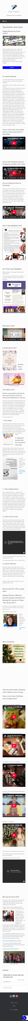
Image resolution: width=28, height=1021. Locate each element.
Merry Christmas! (8, 642)
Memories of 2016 (9, 326)
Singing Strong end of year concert (11, 32)
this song (10, 196)
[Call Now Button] (24, 1018)
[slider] (12, 339)
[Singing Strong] (14, 7)
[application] (14, 143)
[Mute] (21, 148)
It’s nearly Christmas (9, 76)
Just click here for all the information (10, 948)
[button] (14, 335)
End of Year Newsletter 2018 (12, 225)
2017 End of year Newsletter (12, 269)
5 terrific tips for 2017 (10, 348)
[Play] (4, 148)
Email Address (7, 981)
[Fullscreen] (23, 148)
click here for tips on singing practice (22, 471)
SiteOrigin (16, 1009)
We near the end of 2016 (11, 897)
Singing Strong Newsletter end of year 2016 (12, 940)
